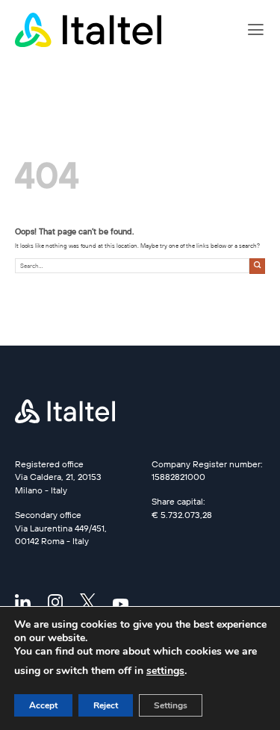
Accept (43, 705)
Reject (105, 705)
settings (165, 671)
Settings (170, 705)
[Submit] (257, 266)
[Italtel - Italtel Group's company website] (89, 30)
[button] (255, 30)
